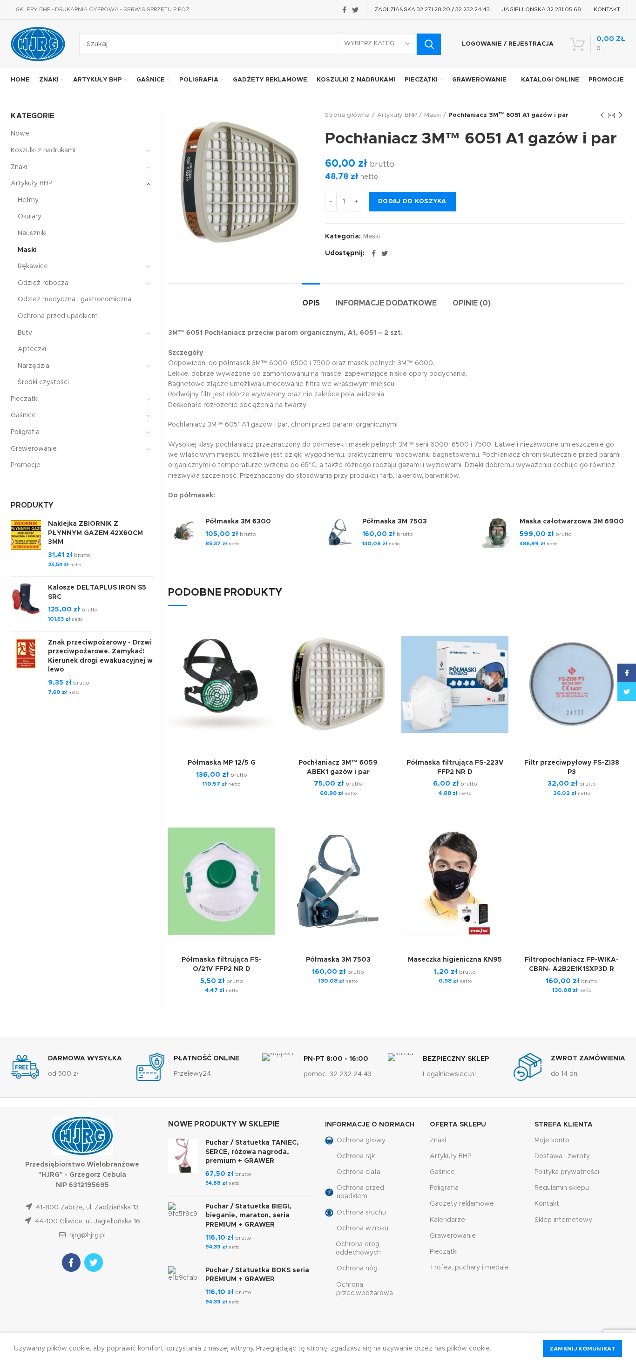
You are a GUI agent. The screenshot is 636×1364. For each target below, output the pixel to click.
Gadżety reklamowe (462, 1204)
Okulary (29, 216)
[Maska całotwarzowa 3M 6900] (497, 533)
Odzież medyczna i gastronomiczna (74, 299)
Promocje (26, 465)
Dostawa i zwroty (562, 1156)
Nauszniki (32, 233)
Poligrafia (25, 432)
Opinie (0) (472, 303)
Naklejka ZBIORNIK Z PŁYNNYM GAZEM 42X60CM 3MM (95, 533)
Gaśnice (23, 415)
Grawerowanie (34, 449)
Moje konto (552, 1140)
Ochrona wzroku (362, 1228)
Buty (25, 333)
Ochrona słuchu (361, 1212)
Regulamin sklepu (562, 1188)
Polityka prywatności (567, 1172)
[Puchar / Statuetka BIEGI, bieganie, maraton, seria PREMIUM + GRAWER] (183, 1227)
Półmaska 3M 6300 (238, 521)
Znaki (19, 167)
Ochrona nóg (357, 1268)
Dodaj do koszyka (412, 201)
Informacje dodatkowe (386, 303)
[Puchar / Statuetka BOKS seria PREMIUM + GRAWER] (183, 1286)
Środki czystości (43, 382)
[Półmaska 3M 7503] (340, 533)
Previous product (602, 115)
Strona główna (347, 115)
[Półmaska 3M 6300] (183, 533)
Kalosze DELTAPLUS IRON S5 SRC (97, 592)
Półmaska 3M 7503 (394, 521)
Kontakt (547, 1204)
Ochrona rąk (356, 1156)
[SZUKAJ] (429, 44)
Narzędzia (33, 366)
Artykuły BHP (397, 115)
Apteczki (32, 349)
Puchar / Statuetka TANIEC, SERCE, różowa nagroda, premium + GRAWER (252, 1152)
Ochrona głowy (361, 1140)
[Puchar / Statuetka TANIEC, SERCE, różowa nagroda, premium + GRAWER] (183, 1163)
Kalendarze (447, 1220)
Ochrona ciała (358, 1172)
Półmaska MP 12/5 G (222, 763)
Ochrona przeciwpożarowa (364, 1289)
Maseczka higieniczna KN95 (455, 960)
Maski (432, 115)
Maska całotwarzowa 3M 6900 (572, 521)
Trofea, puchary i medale (469, 1267)
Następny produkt (620, 115)
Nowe (20, 133)
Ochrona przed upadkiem (58, 316)
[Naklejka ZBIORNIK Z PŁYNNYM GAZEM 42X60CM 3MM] (26, 544)
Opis (311, 303)
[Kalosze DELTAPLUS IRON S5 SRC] (26, 604)
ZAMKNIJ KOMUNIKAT (582, 1348)
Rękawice (33, 266)
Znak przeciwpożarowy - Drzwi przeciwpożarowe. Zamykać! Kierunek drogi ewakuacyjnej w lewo (100, 656)
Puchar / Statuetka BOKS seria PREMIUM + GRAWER (257, 1275)
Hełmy (28, 200)
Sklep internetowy (563, 1220)
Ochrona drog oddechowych (358, 1248)
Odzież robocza (43, 283)
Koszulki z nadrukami (43, 150)
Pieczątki (25, 399)
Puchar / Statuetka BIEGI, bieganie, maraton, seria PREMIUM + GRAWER (248, 1215)
